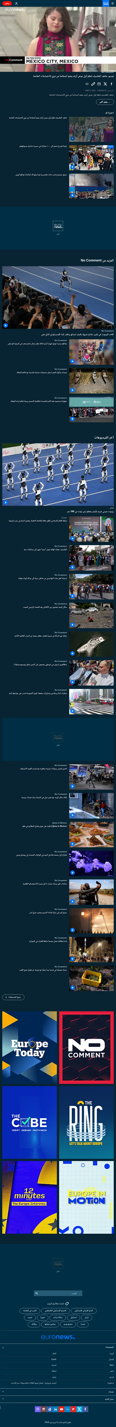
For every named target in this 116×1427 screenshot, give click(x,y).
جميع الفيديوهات (14, 997)
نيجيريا (64, 517)
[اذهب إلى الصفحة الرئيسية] (105, 3)
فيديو (111, 1377)
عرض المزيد (109, 1399)
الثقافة (54, 1371)
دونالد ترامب (57, 1317)
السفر (112, 1371)
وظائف (33, 1324)
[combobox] (58, 1293)
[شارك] (99, 84)
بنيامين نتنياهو (50, 1324)
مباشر (7, 3)
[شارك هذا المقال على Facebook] (111, 84)
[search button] (36, 1293)
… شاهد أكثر (105, 102)
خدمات (111, 1392)
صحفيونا (110, 1383)
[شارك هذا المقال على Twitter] (105, 84)
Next (112, 1365)
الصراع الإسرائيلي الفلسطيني (55, 1310)
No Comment (107, 331)
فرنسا (83, 1324)
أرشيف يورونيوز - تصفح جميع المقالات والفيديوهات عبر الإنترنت (33, 1383)
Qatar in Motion (59, 823)
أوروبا (111, 1353)
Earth (53, 1359)
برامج (54, 1377)
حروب (30, 1317)
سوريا (42, 1317)
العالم (112, 508)
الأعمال (111, 1359)
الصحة (54, 1365)
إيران (87, 1317)
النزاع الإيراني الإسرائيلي (84, 1310)
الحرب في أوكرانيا (30, 1310)
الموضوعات (109, 1347)
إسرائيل (74, 1317)
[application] (58, 39)
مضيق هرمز (68, 1324)
